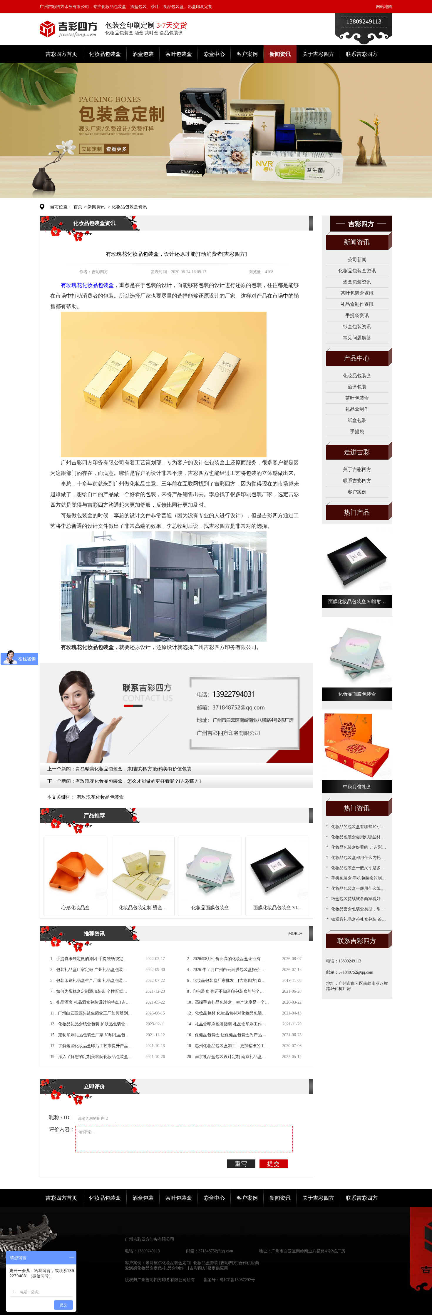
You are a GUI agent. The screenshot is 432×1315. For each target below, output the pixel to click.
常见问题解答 (357, 337)
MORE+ (295, 933)
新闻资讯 (280, 54)
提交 (273, 1164)
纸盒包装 (357, 420)
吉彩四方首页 (61, 54)
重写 (241, 1164)
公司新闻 (357, 259)
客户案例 (247, 54)
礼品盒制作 (357, 409)
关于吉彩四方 (318, 54)
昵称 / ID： (62, 1117)
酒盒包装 (143, 54)
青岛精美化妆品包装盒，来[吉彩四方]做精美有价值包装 (133, 768)
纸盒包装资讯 (357, 326)
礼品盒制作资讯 (357, 304)
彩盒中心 (214, 54)
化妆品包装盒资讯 (129, 206)
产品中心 (357, 358)
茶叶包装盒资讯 (357, 293)
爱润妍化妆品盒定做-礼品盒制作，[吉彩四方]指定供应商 (176, 1268)
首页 (77, 206)
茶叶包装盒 (178, 54)
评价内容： (62, 1129)
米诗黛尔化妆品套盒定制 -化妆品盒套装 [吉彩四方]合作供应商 (202, 1263)
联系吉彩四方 (362, 54)
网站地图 (384, 6)
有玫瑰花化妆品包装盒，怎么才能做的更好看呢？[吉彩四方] (138, 781)
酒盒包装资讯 (357, 281)
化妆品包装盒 (105, 54)
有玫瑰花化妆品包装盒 (100, 797)
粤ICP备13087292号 (237, 1280)
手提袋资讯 (357, 315)
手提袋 (357, 431)
